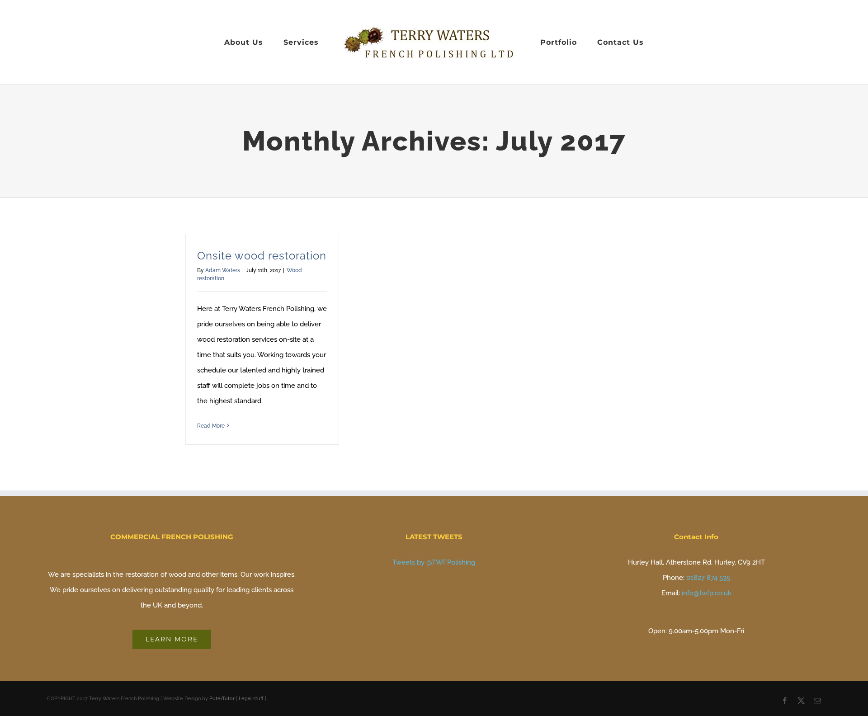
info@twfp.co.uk (706, 593)
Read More (211, 426)
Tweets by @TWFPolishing (433, 562)
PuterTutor (222, 699)
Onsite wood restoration (261, 255)
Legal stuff (251, 699)
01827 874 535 (708, 578)
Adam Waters (222, 270)
